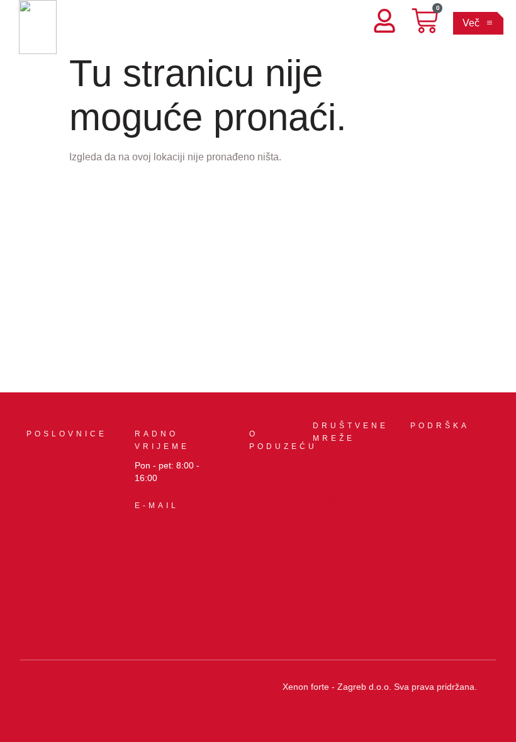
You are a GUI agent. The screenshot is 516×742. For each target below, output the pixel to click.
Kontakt (266, 517)
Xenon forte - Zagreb (265, 481)
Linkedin (332, 458)
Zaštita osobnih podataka (270, 605)
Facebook (335, 479)
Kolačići (267, 642)
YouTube (333, 501)
